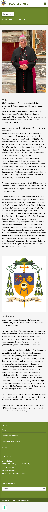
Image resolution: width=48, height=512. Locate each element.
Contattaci (5, 500)
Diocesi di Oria (19, 3)
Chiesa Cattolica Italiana (11, 441)
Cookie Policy (25, 500)
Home (4, 19)
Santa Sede (6, 430)
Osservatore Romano (10, 435)
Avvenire (5, 447)
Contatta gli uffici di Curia (15, 473)
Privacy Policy (15, 500)
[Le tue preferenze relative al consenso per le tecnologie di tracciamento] (4, 507)
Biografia (22, 19)
